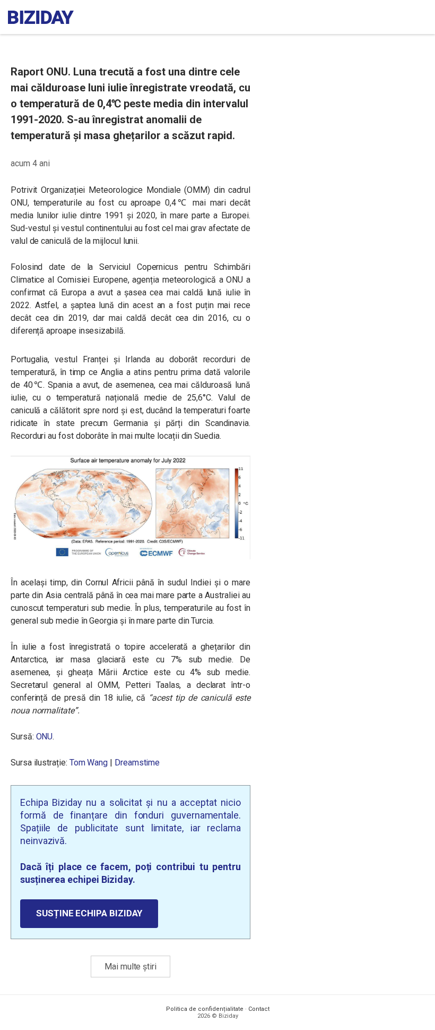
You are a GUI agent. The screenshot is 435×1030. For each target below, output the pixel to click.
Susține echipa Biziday (89, 913)
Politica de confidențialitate (204, 1009)
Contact (258, 1009)
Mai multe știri (130, 966)
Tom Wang (88, 762)
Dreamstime (137, 762)
